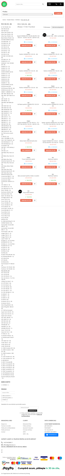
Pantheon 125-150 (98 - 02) (8, 269)
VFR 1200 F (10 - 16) (6, 319)
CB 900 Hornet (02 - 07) (7, 90)
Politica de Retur (27, 426)
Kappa (28, 34)
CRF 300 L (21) (4, 151)
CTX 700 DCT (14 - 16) (6, 186)
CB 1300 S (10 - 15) (5, 59)
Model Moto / (11, 20)
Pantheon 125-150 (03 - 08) (8, 267)
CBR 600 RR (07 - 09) (6, 127)
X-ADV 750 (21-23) (5, 344)
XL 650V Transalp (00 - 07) (7, 369)
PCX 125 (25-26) (5, 274)
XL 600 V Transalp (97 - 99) (7, 367)
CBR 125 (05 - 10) (5, 115)
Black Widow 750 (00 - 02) (7, 38)
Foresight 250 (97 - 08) (6, 197)
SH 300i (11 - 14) (5, 296)
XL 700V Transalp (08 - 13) (7, 371)
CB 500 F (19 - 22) (5, 70)
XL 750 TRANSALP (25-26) (7, 375)
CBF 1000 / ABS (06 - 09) (7, 93)
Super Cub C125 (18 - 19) (7, 312)
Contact (3, 432)
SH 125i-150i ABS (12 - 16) (7, 292)
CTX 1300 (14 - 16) (5, 185)
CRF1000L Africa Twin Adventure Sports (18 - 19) (7, 160)
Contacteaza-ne (53, 434)
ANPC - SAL (26, 434)
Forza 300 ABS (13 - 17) (6, 210)
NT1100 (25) (4, 260)
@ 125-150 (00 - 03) (6, 27)
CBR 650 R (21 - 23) (5, 129)
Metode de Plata (27, 424)
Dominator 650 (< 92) (6, 194)
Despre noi (4, 424)
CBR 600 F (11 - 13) (5, 122)
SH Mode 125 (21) (5, 303)
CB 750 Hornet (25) (6, 86)
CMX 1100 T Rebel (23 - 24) (7, 140)
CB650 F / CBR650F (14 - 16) (8, 92)
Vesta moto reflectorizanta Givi (28, 141)
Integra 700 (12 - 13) (6, 233)
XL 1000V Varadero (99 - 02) (8, 348)
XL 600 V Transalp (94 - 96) (7, 365)
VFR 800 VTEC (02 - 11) (6, 328)
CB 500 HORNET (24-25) (7, 72)
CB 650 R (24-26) (5, 81)
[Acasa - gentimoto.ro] (7, 4)
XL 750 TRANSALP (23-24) (7, 373)
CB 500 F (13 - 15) (5, 66)
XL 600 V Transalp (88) (6, 362)
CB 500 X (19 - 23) (5, 75)
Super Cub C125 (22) (6, 315)
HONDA (5, 385)
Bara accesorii (6, 395)
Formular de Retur (27, 430)
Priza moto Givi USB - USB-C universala (53, 36)
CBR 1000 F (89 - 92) (6, 106)
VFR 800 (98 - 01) (5, 324)
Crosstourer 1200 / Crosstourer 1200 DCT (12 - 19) (8, 181)
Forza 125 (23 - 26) (5, 201)
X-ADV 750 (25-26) (5, 346)
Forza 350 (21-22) (5, 212)
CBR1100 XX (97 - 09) (6, 131)
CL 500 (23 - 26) (5, 136)
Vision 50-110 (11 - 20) (6, 332)
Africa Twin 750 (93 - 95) (7, 34)
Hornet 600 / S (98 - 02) (7, 231)
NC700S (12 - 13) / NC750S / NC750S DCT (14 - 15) (8, 241)
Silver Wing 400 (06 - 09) (7, 305)
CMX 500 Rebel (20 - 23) (7, 144)
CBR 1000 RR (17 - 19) (6, 113)
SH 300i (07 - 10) (5, 294)
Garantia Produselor (28, 428)
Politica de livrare (5, 430)
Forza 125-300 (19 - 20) (6, 205)
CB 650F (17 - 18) (5, 83)
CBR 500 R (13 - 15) (5, 120)
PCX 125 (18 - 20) (5, 270)
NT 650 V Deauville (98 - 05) (8, 254)
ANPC (24, 432)
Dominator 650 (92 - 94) (7, 192)
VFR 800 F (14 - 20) (5, 326)
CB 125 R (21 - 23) (5, 50)
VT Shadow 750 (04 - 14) (7, 335)
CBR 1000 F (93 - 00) (6, 107)
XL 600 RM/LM (5, 360)
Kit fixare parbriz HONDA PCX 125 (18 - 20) (28, 105)
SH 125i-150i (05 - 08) (6, 287)
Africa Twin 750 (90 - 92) (7, 32)
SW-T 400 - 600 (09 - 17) (7, 317)
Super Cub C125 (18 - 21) (7, 314)
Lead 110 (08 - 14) (5, 239)
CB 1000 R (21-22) (5, 45)
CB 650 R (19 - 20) (5, 77)
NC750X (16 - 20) (5, 249)
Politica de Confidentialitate (8, 428)
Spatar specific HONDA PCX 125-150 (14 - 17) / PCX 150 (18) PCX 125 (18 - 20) (53, 123)
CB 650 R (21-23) (5, 79)
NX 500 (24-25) (4, 262)
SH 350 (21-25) (4, 299)
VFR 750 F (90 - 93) (5, 321)
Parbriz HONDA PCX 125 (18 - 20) (28, 54)
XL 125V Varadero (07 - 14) (7, 358)
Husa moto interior (28, 192)
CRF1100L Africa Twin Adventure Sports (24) (6, 173)
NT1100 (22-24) (5, 258)
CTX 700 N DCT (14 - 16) (7, 188)
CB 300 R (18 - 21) (5, 61)
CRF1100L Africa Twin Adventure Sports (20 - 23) (7, 170)
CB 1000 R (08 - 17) (5, 41)
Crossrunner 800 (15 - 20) (7, 178)
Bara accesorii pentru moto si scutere (28, 176)
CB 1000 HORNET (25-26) (7, 39)
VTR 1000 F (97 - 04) (6, 341)
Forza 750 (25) (4, 217)
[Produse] (49, 4)
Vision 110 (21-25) (5, 330)
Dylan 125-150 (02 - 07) (6, 195)
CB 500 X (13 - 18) (5, 73)
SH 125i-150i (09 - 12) (6, 288)
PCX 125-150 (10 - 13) (6, 276)
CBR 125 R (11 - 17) (5, 117)
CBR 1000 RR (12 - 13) (6, 111)
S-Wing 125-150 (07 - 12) (7, 281)
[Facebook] (1, 450)
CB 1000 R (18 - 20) (5, 43)
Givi (53, 34)
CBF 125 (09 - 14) (5, 99)
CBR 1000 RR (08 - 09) (6, 109)
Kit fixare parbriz (7, 397)
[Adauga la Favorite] (35, 45)
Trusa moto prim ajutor (28, 159)
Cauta (59, 13)
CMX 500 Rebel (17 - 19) (7, 142)
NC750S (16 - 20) (5, 247)
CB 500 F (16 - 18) (5, 68)
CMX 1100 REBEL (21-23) (7, 138)
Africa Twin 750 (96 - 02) (7, 36)
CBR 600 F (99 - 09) (5, 124)
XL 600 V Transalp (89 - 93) (7, 364)
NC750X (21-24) (5, 251)
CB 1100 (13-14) (5, 47)
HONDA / (18, 20)
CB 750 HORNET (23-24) (7, 84)
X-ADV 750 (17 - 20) (6, 342)
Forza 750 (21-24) (5, 215)
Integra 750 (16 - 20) (6, 237)
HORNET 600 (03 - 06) (6, 223)
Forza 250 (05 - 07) (5, 206)
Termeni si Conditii (6, 426)
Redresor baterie (53, 159)
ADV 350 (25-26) (5, 29)
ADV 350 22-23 (4, 30)
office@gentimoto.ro (9, 445)
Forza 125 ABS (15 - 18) (6, 203)
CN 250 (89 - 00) (5, 145)
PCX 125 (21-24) (5, 272)
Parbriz (4, 399)
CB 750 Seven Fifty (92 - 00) (8, 88)
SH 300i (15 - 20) (5, 297)
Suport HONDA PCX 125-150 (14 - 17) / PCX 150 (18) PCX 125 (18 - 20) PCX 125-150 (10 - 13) (28, 123)
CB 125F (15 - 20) (5, 52)
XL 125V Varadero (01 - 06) (7, 356)
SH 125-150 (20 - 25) (6, 285)
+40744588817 (8, 442)
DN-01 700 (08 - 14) (6, 190)
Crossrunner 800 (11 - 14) (7, 176)
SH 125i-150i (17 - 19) (6, 290)
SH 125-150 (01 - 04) (6, 283)
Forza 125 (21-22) (5, 199)
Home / (5, 20)
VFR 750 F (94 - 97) (5, 323)
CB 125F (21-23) (5, 54)
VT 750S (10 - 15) (5, 334)
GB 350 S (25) (4, 219)
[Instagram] (1, 452)
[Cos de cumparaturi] (60, 4)
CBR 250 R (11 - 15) (5, 118)
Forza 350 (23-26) (5, 214)
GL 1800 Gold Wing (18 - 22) (8, 221)
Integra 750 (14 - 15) (6, 235)
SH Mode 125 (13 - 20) (6, 301)
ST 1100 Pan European (6, 310)
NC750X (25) (4, 253)
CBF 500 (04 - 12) (5, 100)
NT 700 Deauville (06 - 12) (7, 256)
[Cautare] (43, 4)
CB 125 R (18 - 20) (5, 49)
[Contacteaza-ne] (56, 4)
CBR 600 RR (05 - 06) (6, 126)
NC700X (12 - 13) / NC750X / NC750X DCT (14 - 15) (8, 244)
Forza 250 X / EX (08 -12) (7, 208)
